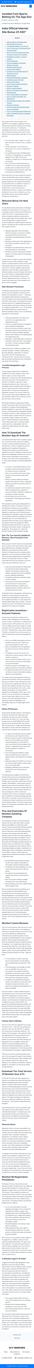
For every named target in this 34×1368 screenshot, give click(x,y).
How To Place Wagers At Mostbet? (17, 94)
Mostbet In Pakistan (13, 86)
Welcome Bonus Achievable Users (17, 42)
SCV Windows (9, 6)
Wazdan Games (11, 92)
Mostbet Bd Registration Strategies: (17, 78)
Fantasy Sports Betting (13, 69)
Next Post (17, 1338)
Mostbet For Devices (13, 105)
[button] (30, 6)
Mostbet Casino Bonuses (14, 67)
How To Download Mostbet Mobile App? (19, 111)
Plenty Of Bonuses (12, 61)
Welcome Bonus (11, 75)
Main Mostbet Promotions (14, 44)
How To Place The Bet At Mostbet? (17, 84)
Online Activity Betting (13, 82)
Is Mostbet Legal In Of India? (15, 80)
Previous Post (17, 1334)
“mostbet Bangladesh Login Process (17, 46)
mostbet (14, 282)
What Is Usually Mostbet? (14, 88)
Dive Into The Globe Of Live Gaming (17, 90)
